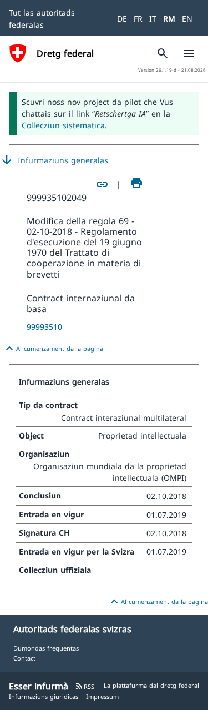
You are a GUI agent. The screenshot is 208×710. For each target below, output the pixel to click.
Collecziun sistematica (63, 125)
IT (152, 18)
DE (122, 18)
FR (138, 18)
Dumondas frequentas (46, 648)
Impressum (102, 696)
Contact (24, 658)
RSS (84, 686)
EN (187, 18)
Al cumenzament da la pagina (53, 348)
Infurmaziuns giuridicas (43, 696)
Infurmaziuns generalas (54, 160)
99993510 (44, 326)
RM (169, 18)
